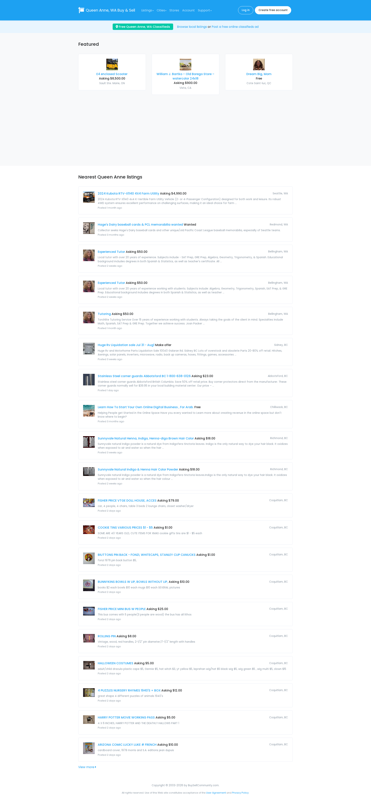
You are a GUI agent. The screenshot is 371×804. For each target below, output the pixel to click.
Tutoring (104, 314)
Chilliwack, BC (279, 407)
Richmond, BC (279, 438)
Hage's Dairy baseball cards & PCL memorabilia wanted (140, 225)
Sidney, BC (281, 345)
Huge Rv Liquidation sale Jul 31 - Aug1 (126, 345)
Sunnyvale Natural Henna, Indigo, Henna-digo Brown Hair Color (146, 438)
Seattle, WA (280, 193)
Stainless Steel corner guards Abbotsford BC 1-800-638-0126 (144, 376)
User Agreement (216, 792)
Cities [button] (161, 10)
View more (86, 767)
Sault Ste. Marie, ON (112, 83)
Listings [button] (146, 10)
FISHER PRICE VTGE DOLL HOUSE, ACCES (127, 500)
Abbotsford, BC (278, 376)
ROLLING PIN (107, 636)
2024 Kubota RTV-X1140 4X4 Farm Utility (128, 193)
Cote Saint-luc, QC (259, 83)
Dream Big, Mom (258, 74)
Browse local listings (192, 27)
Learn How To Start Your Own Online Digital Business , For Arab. (146, 407)
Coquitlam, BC (278, 500)
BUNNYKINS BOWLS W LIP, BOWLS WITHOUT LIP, (133, 582)
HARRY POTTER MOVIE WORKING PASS (126, 717)
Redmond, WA (279, 224)
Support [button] (204, 10)
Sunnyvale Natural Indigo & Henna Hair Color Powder (138, 469)
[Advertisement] (185, 128)
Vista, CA (185, 88)
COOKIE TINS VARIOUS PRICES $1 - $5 (125, 528)
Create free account (273, 10)
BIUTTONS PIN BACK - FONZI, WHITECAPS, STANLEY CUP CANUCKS (147, 555)
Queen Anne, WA (110, 10)
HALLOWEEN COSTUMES (115, 663)
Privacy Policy (240, 792)
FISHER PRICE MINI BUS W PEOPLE (122, 609)
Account (188, 10)
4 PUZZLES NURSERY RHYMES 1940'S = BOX (129, 690)
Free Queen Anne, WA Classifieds (144, 27)
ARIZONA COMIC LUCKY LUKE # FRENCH (127, 745)
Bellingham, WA (278, 251)
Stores (174, 10)
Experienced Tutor (111, 252)
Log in (246, 10)
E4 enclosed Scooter (112, 74)
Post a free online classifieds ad (235, 27)
